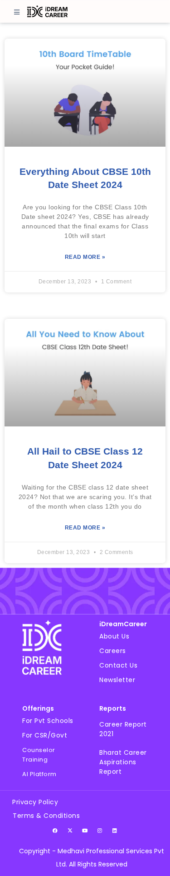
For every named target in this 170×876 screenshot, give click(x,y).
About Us (114, 636)
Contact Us (118, 665)
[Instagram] (100, 830)
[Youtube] (85, 830)
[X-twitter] (70, 830)
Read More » (85, 257)
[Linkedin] (115, 830)
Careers (112, 650)
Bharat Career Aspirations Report (123, 762)
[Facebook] (55, 830)
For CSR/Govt (44, 735)
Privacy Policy (35, 802)
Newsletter (117, 679)
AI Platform (39, 774)
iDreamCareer (123, 624)
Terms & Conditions (46, 815)
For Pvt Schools (47, 720)
